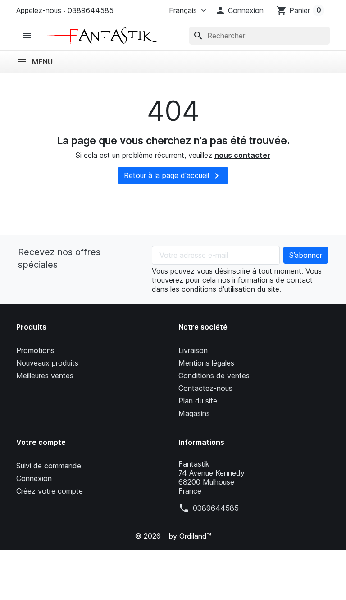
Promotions (35, 350)
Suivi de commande (48, 465)
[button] (239, 10)
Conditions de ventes (214, 375)
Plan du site (197, 400)
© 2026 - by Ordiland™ (173, 535)
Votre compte (41, 442)
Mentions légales (206, 362)
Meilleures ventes (44, 375)
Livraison (193, 350)
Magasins (194, 413)
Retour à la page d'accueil (173, 175)
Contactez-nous (205, 388)
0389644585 (216, 508)
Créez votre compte (49, 490)
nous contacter (242, 155)
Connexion (34, 478)
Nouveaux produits (47, 362)
